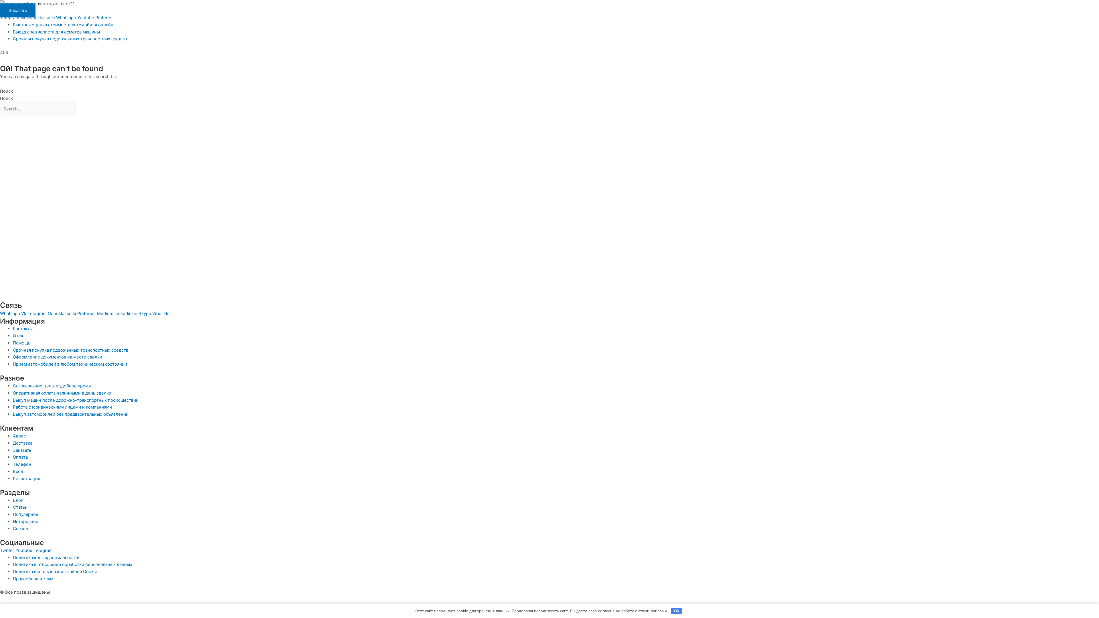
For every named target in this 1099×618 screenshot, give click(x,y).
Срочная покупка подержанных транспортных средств (70, 38)
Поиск (6, 91)
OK (676, 611)
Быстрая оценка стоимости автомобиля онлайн (63, 24)
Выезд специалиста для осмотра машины (56, 32)
